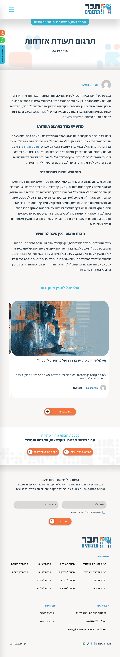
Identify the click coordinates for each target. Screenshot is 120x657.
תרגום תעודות (30, 147)
